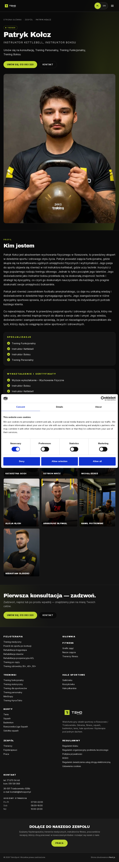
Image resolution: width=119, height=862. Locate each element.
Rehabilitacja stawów (13, 654)
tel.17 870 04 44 (11, 780)
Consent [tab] (20, 407)
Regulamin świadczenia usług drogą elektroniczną (86, 762)
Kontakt (48, 64)
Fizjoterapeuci (10, 750)
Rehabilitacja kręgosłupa (15, 650)
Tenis (6, 714)
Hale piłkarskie (69, 688)
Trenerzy (7, 746)
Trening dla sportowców (15, 688)
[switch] (45, 449)
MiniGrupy (8, 696)
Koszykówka (68, 684)
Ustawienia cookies (71, 766)
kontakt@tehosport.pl (20, 792)
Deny (21, 461)
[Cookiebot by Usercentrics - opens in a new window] (103, 398)
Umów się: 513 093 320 (20, 64)
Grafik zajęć (68, 648)
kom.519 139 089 (11, 783)
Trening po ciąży (11, 662)
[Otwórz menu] (112, 6)
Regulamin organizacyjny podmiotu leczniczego (85, 750)
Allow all (97, 461)
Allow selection (59, 461)
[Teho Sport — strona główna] (10, 6)
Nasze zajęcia (69, 652)
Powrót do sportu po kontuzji (17, 646)
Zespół (29, 20)
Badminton (8, 722)
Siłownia (68, 637)
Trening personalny (12, 692)
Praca (6, 754)
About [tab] (98, 407)
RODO (65, 758)
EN (104, 6)
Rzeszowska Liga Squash (15, 726)
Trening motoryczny (13, 684)
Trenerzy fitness (70, 656)
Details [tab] (59, 407)
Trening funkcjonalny (13, 680)
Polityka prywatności (72, 754)
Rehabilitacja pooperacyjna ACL (18, 658)
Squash (7, 718)
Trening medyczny (12, 642)
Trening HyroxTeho (12, 700)
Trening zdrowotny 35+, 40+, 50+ (19, 666)
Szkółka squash (11, 730)
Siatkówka (67, 680)
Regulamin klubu (70, 746)
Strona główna (12, 20)
